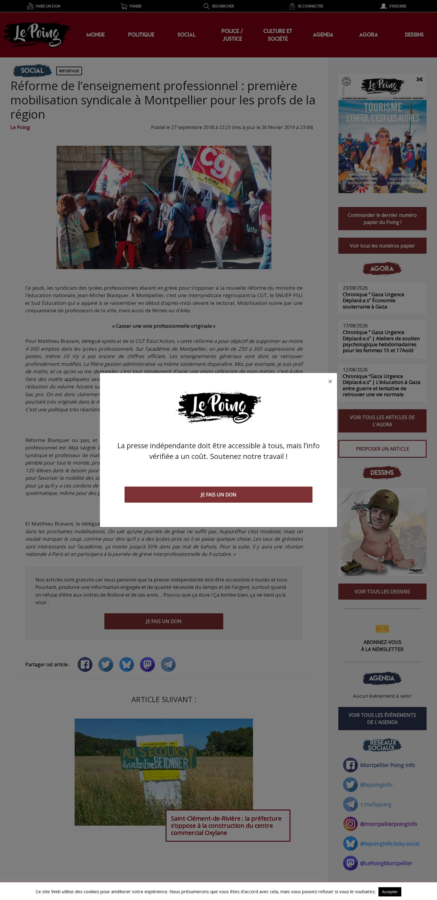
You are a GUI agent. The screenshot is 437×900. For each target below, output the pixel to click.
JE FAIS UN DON (218, 494)
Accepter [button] (390, 891)
